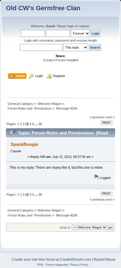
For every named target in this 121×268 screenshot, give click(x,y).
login (71, 26)
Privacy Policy (79, 264)
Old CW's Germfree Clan (43, 8)
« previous (97, 117)
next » (110, 117)
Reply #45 (37, 156)
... (36, 124)
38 (40, 124)
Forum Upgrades (57, 264)
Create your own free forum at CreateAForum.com (51, 259)
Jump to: (65, 227)
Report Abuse (104, 259)
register (84, 26)
